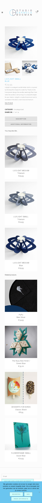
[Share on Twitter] (16, 112)
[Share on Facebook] (13, 112)
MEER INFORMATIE (21, 499)
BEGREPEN (16, 494)
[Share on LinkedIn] (18, 112)
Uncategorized (19, 109)
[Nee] (39, 492)
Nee (28, 494)
